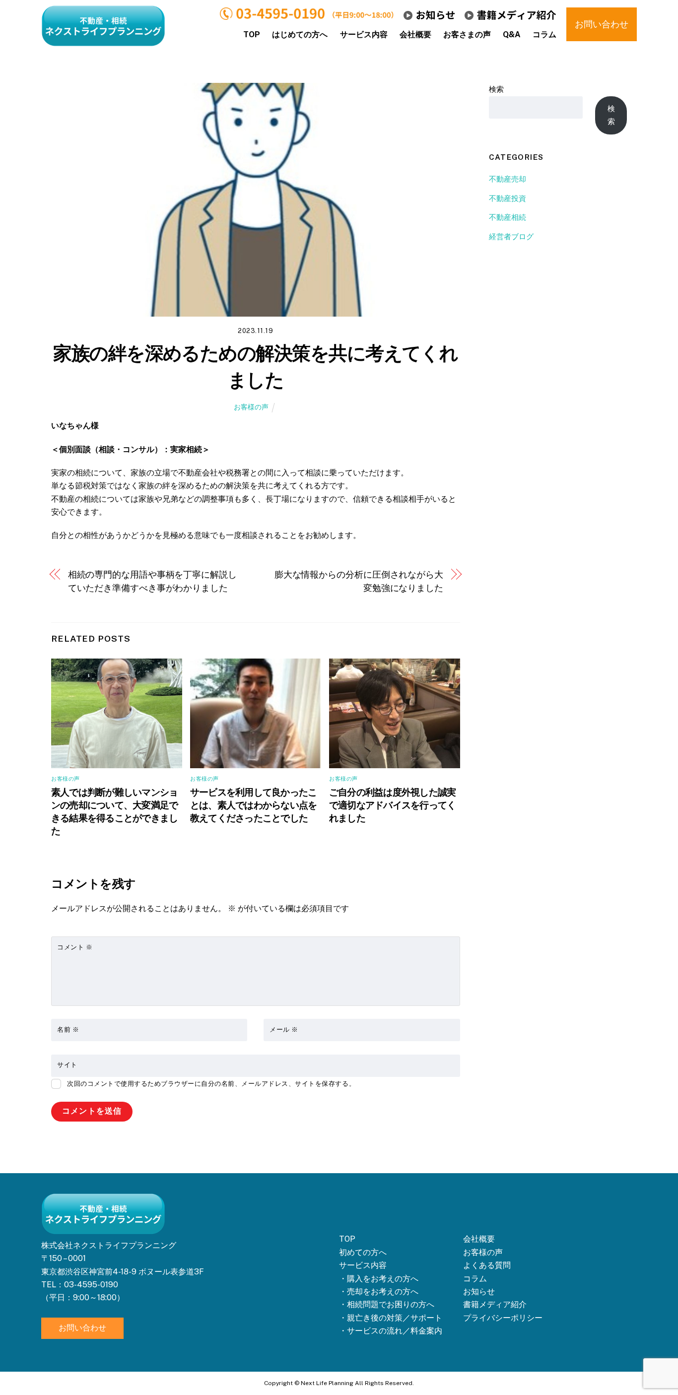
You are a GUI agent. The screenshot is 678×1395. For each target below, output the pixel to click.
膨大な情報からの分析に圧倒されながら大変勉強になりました (358, 581)
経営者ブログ (511, 236)
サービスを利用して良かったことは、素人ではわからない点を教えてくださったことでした (253, 805)
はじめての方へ (300, 34)
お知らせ (479, 1291)
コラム (544, 34)
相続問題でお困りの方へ (390, 1304)
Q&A (512, 34)
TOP (251, 34)
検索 (496, 89)
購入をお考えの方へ (382, 1278)
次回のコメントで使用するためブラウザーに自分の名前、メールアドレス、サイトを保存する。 (211, 1083)
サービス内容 (364, 34)
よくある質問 (487, 1265)
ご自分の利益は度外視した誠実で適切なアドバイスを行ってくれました (392, 805)
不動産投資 (507, 198)
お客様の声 (251, 406)
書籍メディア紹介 (495, 1304)
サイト (67, 1064)
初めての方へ (363, 1252)
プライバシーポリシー (502, 1318)
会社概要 (415, 34)
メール (284, 1029)
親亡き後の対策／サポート (394, 1318)
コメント (74, 947)
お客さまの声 (467, 34)
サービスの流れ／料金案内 (394, 1330)
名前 (68, 1029)
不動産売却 (507, 179)
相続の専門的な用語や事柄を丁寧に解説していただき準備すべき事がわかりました (152, 581)
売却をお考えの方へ (382, 1291)
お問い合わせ (82, 1327)
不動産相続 (507, 217)
